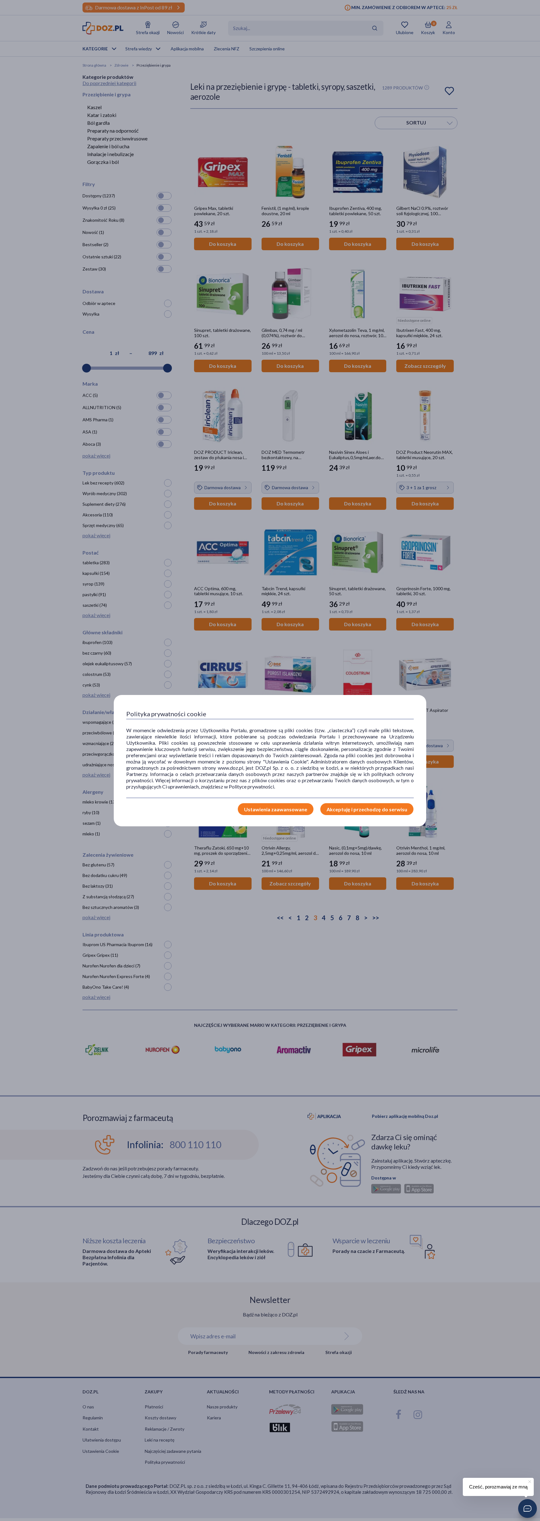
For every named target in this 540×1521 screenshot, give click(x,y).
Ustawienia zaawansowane (275, 809)
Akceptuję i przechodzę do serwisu (367, 809)
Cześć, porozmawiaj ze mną (498, 1486)
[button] (527, 1508)
